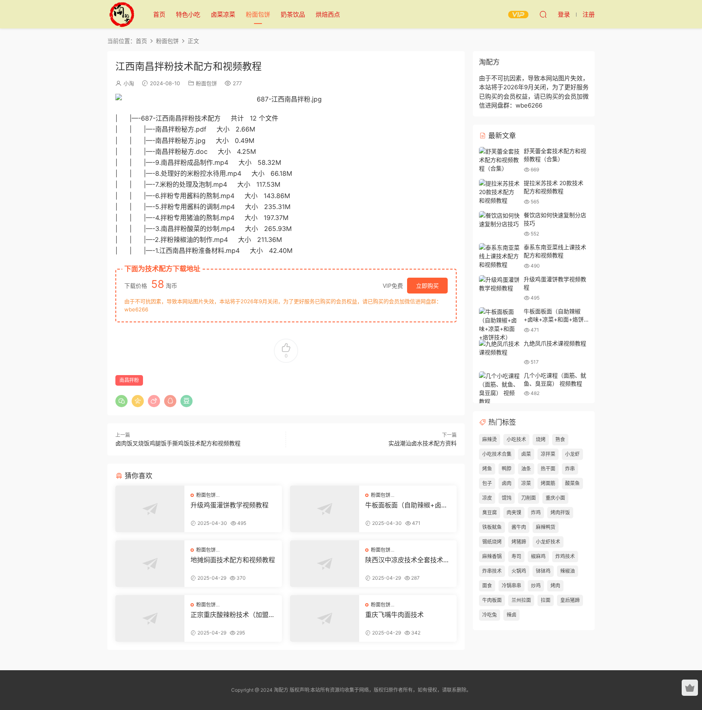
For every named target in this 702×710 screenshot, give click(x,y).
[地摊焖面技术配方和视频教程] (149, 563)
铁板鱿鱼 (492, 527)
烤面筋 (548, 483)
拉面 (545, 600)
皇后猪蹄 (570, 600)
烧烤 (541, 439)
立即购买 (427, 285)
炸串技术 (492, 571)
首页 (159, 14)
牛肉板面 (492, 600)
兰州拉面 (521, 600)
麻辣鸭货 (545, 527)
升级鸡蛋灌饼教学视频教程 (230, 505)
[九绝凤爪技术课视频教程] (499, 347)
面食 (487, 586)
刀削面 (528, 498)
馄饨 (506, 498)
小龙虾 (572, 454)
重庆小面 (555, 498)
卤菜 (526, 454)
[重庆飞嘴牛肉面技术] (324, 618)
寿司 (516, 556)
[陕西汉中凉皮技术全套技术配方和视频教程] (324, 563)
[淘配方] (121, 14)
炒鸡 (536, 586)
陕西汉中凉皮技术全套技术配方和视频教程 (407, 560)
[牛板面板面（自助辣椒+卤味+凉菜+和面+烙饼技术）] (324, 509)
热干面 (548, 469)
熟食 (560, 439)
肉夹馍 (514, 512)
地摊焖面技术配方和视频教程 (233, 560)
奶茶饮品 (293, 14)
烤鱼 (487, 469)
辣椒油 (567, 571)
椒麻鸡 (538, 556)
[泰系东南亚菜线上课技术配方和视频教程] (499, 256)
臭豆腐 (489, 512)
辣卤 (511, 615)
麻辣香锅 (492, 556)
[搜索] (543, 14)
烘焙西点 (328, 14)
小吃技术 (516, 439)
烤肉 (555, 586)
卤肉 (506, 483)
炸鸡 (536, 512)
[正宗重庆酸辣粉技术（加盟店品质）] (149, 618)
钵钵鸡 (543, 571)
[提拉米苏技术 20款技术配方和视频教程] (499, 192)
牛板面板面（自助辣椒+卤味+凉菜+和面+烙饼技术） (406, 505)
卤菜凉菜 (223, 14)
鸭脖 (506, 469)
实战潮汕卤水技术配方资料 (422, 443)
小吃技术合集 (496, 454)
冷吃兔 (489, 615)
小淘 (129, 83)
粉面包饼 (258, 14)
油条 (526, 469)
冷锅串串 (511, 586)
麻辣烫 (489, 439)
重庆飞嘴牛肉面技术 (394, 615)
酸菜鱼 (572, 483)
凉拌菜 (548, 454)
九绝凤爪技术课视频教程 (555, 343)
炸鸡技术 (565, 556)
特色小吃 (188, 14)
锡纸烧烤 (492, 542)
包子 (487, 483)
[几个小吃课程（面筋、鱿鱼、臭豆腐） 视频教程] (499, 388)
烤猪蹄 (518, 542)
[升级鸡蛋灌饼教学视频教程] (149, 509)
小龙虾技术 (548, 542)
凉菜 (526, 483)
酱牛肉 (518, 527)
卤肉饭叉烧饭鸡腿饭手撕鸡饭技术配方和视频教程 (177, 443)
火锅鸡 (518, 571)
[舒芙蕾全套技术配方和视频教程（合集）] (499, 160)
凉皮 (487, 498)
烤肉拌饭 (560, 512)
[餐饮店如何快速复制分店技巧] (499, 219)
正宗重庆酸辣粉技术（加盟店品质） (233, 615)
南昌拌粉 (129, 380)
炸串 (570, 469)
